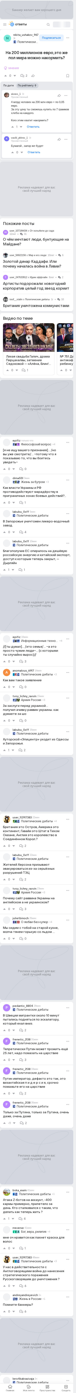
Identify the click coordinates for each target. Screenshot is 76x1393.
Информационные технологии (39, 641)
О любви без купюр (34, 922)
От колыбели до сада (42, 230)
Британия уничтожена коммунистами (36, 306)
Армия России (31, 700)
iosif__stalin (16, 299)
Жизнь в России (30, 1299)
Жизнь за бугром (33, 482)
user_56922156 (18, 255)
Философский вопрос (36, 444)
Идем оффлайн (38, 277)
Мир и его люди (37, 255)
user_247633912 (18, 277)
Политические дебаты (27, 42)
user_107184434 (18, 230)
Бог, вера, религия (33, 1231)
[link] (29, 349)
